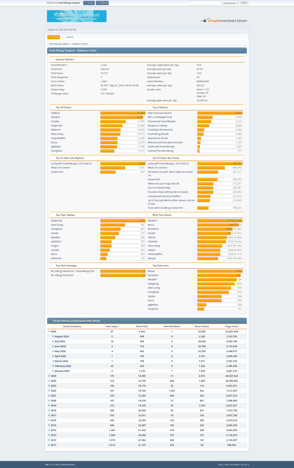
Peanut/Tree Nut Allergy (160, 150)
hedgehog (153, 283)
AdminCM (56, 258)
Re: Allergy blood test (62, 275)
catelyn (151, 250)
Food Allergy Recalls (158, 133)
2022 (53, 390)
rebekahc (153, 241)
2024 (53, 380)
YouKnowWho (58, 138)
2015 (53, 425)
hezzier (55, 233)
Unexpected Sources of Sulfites (164, 196)
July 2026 (60, 341)
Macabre (55, 117)
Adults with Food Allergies (161, 146)
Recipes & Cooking (157, 125)
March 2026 (61, 361)
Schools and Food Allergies (162, 121)
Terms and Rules (232, 464)
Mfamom (56, 129)
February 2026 (63, 366)
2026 (53, 331)
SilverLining (57, 133)
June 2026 (60, 346)
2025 (53, 375)
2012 (53, 440)
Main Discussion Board (159, 113)
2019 (53, 405)
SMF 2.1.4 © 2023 (52, 465)
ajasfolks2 (56, 146)
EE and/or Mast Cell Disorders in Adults (168, 191)
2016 (53, 420)
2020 (53, 400)
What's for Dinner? (61, 167)
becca (54, 142)
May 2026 (60, 351)
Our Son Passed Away (159, 187)
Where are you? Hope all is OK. (164, 183)
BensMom (153, 228)
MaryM (151, 258)
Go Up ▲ (245, 464)
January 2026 (62, 371)
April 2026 (60, 356)
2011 (53, 445)
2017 (53, 415)
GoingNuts (56, 150)
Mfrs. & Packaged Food (160, 117)
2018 (53, 410)
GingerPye (56, 125)
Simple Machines (68, 465)
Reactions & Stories (158, 138)
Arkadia (55, 121)
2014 (53, 430)
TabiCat (151, 237)
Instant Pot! (57, 171)
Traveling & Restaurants (160, 129)
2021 (53, 395)
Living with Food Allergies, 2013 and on (71, 163)
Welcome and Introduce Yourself (165, 142)
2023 (53, 385)
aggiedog (153, 304)
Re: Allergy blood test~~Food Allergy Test (72, 271)
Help (220, 464)
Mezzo (151, 271)
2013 (53, 435)
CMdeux (55, 113)
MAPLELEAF (203, 81)
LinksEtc (55, 250)
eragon (55, 245)
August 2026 (62, 336)
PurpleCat (153, 308)
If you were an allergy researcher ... (166, 207)
